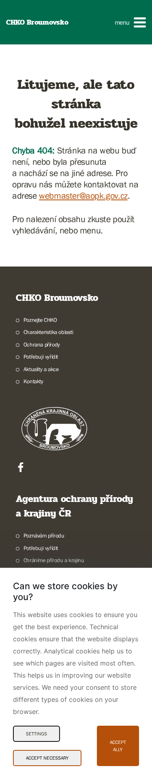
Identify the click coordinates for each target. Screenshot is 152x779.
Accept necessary (47, 758)
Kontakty (33, 381)
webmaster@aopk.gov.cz (83, 196)
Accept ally (118, 745)
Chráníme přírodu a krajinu (54, 560)
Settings (36, 734)
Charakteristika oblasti (48, 332)
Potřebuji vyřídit (41, 356)
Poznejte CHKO (40, 320)
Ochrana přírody (42, 344)
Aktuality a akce (41, 369)
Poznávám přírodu (44, 535)
